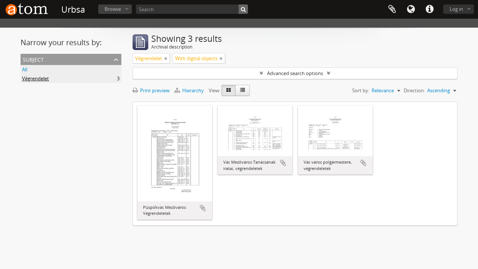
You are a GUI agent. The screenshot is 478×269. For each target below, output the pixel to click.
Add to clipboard (203, 208)
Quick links (429, 9)
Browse (113, 9)
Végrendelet (35, 78)
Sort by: (360, 90)
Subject (33, 59)
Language (410, 9)
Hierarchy (193, 90)
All (24, 69)
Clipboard (392, 9)
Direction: (414, 90)
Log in (456, 9)
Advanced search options (295, 73)
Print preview (154, 90)
